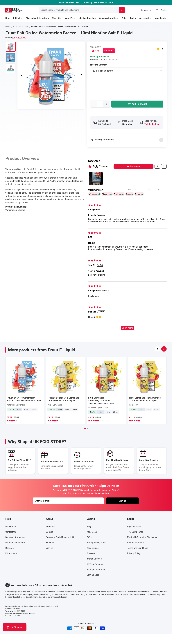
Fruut (26, 27)
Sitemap (50, 542)
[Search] (122, 10)
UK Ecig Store (89, 624)
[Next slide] (82, 75)
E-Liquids (17, 27)
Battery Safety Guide (96, 542)
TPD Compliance (135, 532)
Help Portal (10, 526)
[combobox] (75, 10)
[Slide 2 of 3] (10, 57)
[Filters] (157, 166)
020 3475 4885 (19, 611)
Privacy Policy (133, 553)
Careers (49, 532)
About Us (50, 526)
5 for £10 (108, 50)
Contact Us (10, 532)
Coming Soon (93, 575)
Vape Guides (92, 548)
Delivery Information (15, 537)
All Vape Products (95, 564)
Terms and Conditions (137, 548)
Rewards (9, 548)
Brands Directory (94, 558)
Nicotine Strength (98, 64)
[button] (158, 49)
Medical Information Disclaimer (142, 537)
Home (7, 27)
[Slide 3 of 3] (10, 68)
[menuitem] (7, 18)
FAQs (89, 537)
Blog (89, 526)
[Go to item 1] (96, 178)
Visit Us (49, 548)
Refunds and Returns (15, 542)
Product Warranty (135, 542)
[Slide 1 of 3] (10, 47)
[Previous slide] (20, 75)
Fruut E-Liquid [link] (19, 37)
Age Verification (134, 526)
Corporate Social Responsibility (61, 537)
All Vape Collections (96, 569)
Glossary (91, 553)
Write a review (133, 166)
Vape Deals (92, 532)
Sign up (122, 501)
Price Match (11, 553)
